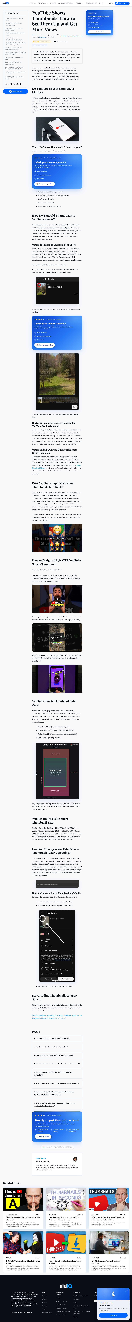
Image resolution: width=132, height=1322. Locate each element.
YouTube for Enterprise (63, 1311)
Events (76, 1317)
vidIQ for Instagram (62, 1315)
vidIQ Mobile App (61, 1304)
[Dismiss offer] (127, 1290)
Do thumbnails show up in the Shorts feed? (52, 1047)
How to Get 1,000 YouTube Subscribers (82, 1312)
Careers (44, 1302)
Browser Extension (61, 1301)
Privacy (44, 1306)
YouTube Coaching (61, 1308)
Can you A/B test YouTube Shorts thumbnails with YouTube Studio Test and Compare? (54, 1093)
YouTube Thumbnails (76, 36)
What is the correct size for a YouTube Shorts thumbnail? (57, 1083)
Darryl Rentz (42, 37)
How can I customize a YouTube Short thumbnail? (55, 1055)
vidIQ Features (60, 1298)
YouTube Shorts (65, 36)
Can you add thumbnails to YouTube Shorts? (52, 1038)
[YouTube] (95, 1301)
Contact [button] (44, 1296)
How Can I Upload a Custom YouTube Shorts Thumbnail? (58, 1064)
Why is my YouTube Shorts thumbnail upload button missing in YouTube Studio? (54, 1104)
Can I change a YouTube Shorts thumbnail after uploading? (53, 1073)
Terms (44, 1309)
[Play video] (57, 538)
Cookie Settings (47, 1312)
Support (44, 1299)
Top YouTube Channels (81, 1296)
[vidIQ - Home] (5, 3)
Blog (75, 1302)
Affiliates (76, 1299)
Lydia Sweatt (35, 35)
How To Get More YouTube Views (82, 1307)
